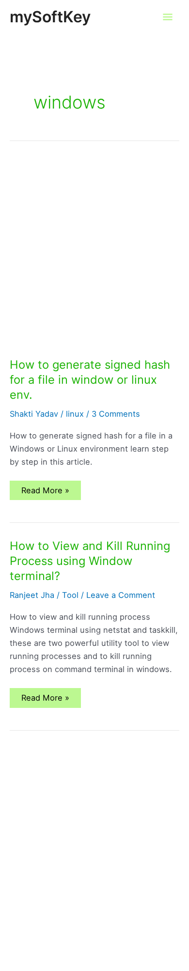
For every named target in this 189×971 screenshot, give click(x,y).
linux (75, 414)
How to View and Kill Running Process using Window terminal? (90, 561)
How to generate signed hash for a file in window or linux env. (90, 380)
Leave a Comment (120, 595)
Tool (70, 595)
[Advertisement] (94, 259)
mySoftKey (50, 16)
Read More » (45, 492)
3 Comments (116, 414)
